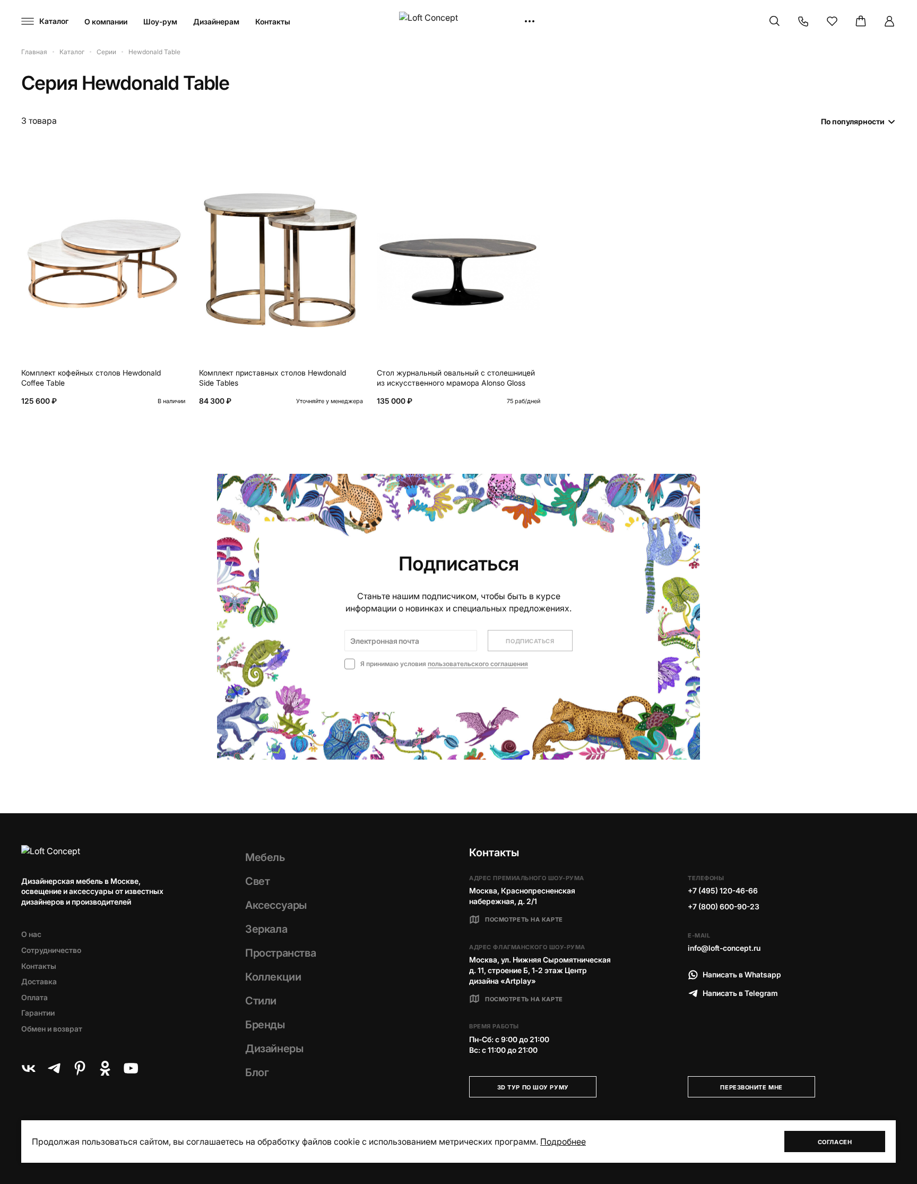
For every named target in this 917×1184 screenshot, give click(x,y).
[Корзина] (860, 21)
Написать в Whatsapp (742, 974)
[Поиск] (774, 21)
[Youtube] (130, 1068)
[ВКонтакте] (28, 1068)
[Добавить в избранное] (175, 164)
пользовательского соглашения (478, 664)
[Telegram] (54, 1068)
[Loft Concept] (458, 21)
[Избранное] (832, 21)
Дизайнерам (216, 21)
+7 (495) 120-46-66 (723, 890)
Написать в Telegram (740, 993)
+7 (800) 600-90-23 (723, 906)
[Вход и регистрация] (889, 21)
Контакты (272, 21)
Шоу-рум (160, 21)
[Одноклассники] (105, 1068)
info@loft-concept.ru (724, 947)
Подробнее (563, 1141)
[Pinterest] (79, 1068)
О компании (105, 21)
